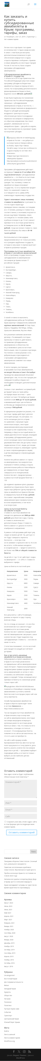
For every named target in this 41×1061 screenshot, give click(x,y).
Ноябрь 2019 (9, 946)
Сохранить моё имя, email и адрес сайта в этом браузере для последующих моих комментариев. (20, 824)
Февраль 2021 (9, 923)
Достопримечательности (13, 982)
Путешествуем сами (11, 1009)
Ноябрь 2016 (9, 960)
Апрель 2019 (8, 956)
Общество (8, 995)
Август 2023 (8, 903)
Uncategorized (9, 975)
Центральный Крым (11, 1019)
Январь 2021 (8, 926)
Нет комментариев (11, 39)
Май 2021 (7, 913)
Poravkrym (10, 37)
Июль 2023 (8, 906)
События (7, 1012)
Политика (7, 1005)
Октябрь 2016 (9, 963)
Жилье (6, 985)
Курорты (7, 992)
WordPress (20, 1058)
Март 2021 (8, 920)
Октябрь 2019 (9, 950)
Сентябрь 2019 (9, 953)
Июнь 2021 (8, 910)
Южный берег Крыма (12, 1022)
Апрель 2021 (8, 916)
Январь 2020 (8, 940)
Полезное (7, 1002)
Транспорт (31, 37)
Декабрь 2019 (9, 943)
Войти (6, 1031)
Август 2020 (8, 936)
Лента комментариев (12, 1038)
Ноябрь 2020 (9, 930)
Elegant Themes (19, 1055)
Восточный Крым (10, 979)
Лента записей (9, 1034)
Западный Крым (10, 989)
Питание (7, 999)
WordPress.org (9, 1041)
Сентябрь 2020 (9, 933)
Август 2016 (8, 966)
